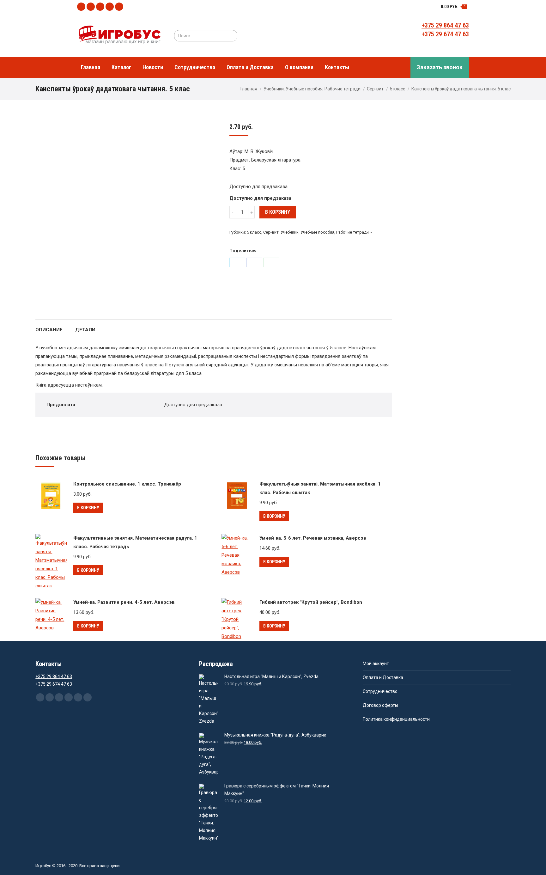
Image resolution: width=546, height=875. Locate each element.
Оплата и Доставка (383, 677)
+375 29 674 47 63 (445, 34)
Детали (85, 330)
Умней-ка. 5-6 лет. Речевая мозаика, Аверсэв (312, 538)
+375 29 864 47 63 (445, 25)
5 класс (397, 88)
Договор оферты (380, 705)
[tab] (49, 326)
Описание (49, 330)
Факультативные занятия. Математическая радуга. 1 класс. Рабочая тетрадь (135, 542)
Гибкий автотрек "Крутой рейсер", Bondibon (310, 602)
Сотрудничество (380, 691)
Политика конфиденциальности (396, 719)
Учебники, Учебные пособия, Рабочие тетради (312, 88)
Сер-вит (375, 88)
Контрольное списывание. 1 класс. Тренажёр (127, 484)
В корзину (277, 212)
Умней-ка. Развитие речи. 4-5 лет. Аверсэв (124, 602)
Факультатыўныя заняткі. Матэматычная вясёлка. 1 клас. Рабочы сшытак (320, 488)
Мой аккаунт (376, 663)
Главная (248, 88)
